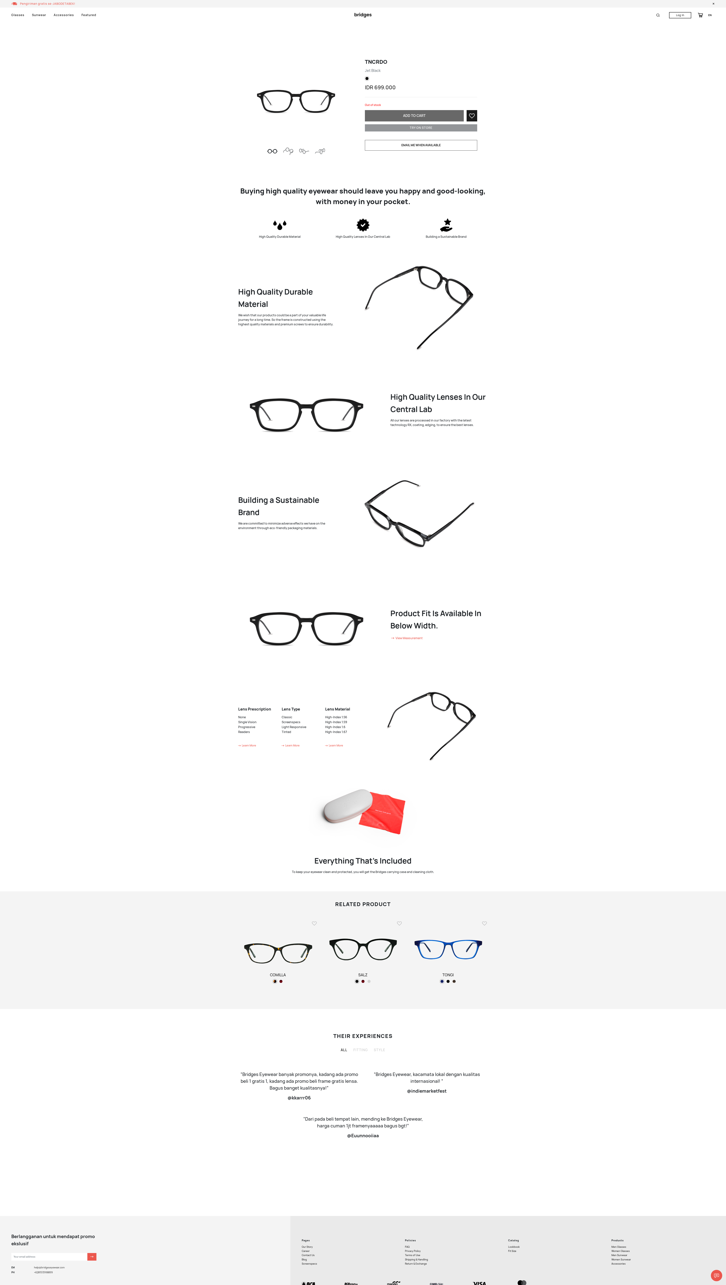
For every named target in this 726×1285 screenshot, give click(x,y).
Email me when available (421, 145)
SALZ (363, 974)
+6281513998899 (43, 1272)
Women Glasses (620, 1251)
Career (306, 1251)
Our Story (307, 1246)
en (710, 15)
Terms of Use (412, 1255)
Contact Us (308, 1255)
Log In (680, 15)
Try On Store (421, 128)
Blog (304, 1259)
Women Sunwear (621, 1259)
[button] (713, 3)
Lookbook (514, 1246)
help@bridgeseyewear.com (49, 1267)
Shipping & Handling (416, 1259)
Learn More (248, 745)
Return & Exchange (416, 1263)
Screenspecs (309, 1263)
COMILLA (278, 974)
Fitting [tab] (360, 1050)
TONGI (448, 974)
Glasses (17, 15)
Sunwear (39, 15)
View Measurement (409, 638)
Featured (88, 15)
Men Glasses (618, 1246)
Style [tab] (379, 1050)
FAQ (407, 1246)
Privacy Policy (413, 1251)
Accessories (64, 15)
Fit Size (512, 1251)
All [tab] (344, 1050)
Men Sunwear (619, 1255)
